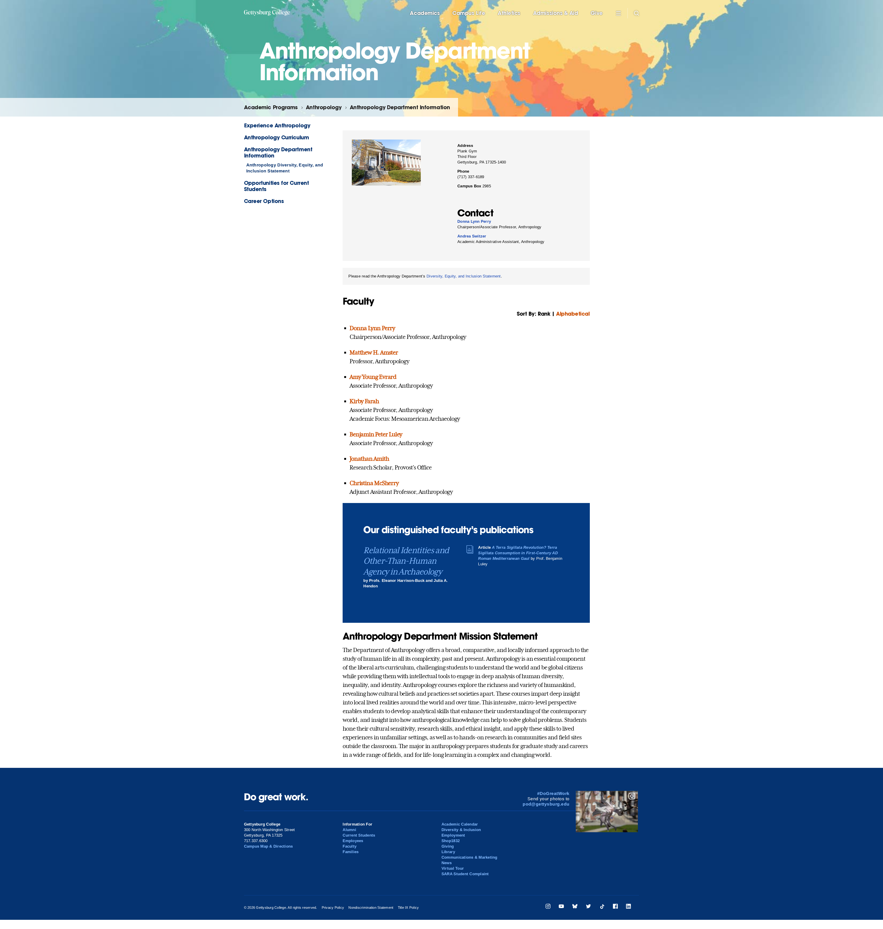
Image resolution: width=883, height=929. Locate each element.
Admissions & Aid (555, 13)
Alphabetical (573, 313)
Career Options (264, 201)
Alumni (349, 830)
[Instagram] (547, 907)
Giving (448, 846)
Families (350, 852)
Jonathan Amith (369, 458)
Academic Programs (271, 107)
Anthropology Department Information (400, 107)
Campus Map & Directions (268, 846)
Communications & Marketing (469, 857)
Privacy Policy (333, 907)
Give (596, 13)
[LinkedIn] (628, 907)
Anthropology (324, 107)
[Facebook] (615, 907)
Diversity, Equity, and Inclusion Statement (464, 276)
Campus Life (468, 13)
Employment (453, 835)
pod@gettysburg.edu (546, 804)
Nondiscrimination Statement (370, 907)
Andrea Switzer (471, 236)
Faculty (349, 846)
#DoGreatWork (553, 793)
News (447, 863)
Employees (353, 841)
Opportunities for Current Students (276, 186)
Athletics (509, 13)
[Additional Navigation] (618, 12)
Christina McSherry (374, 483)
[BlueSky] (575, 907)
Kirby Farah (364, 401)
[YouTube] (561, 907)
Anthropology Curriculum (276, 137)
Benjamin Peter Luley (376, 434)
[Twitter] (588, 907)
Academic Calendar (460, 824)
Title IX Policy (408, 907)
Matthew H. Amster (374, 352)
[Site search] (636, 12)
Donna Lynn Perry (474, 221)
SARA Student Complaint (465, 874)
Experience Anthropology (277, 125)
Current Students (359, 835)
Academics (425, 13)
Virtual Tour (453, 868)
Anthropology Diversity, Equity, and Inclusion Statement (284, 168)
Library (448, 852)
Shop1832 (451, 841)
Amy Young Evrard (373, 376)
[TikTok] (602, 907)
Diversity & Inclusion (461, 830)
